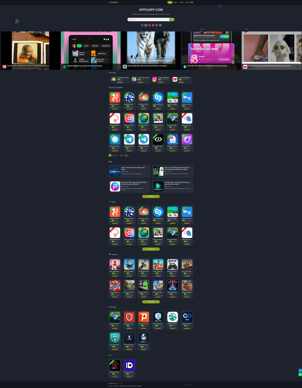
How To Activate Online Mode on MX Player (133, 168)
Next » (126, 155)
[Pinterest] (156, 25)
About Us (111, 386)
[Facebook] (142, 25)
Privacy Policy (123, 386)
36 (121, 155)
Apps (175, 2)
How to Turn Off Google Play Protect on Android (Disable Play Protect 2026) (177, 168)
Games (181, 2)
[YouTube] (153, 25)
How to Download (131, 386)
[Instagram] (149, 25)
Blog (187, 2)
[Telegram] (160, 25)
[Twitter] (145, 25)
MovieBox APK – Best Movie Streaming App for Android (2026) (177, 183)
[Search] (172, 19)
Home (170, 2)
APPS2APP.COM (112, 383)
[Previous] (109, 80)
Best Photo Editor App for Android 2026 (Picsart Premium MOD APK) (133, 183)
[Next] (192, 80)
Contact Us (116, 386)
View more (151, 196)
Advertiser (139, 386)
